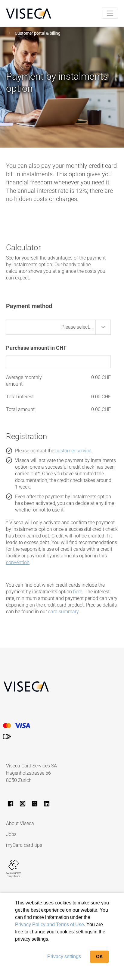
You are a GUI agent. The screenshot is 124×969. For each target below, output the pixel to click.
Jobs (11, 834)
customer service (73, 451)
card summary (63, 611)
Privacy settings (64, 956)
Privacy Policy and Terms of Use (49, 924)
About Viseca (20, 823)
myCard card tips (24, 845)
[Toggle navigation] (110, 13)
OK (99, 956)
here (77, 591)
